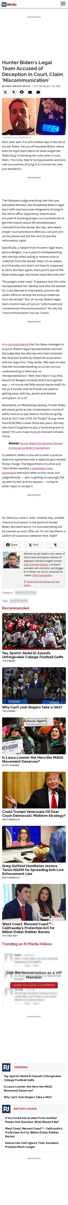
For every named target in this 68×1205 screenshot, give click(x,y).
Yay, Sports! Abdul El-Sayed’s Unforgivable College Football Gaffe (32, 655)
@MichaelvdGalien (42, 575)
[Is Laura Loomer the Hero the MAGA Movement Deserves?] (34, 735)
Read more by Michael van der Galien (41, 583)
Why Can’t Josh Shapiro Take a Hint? (32, 707)
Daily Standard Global (35, 564)
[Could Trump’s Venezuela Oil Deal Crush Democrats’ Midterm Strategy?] (34, 790)
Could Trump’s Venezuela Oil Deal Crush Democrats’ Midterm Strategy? (34, 814)
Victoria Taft (10, 936)
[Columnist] (12, 559)
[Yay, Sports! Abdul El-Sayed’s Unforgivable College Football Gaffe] (34, 631)
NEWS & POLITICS (25, 592)
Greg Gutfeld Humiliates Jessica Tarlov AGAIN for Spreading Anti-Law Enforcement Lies (33, 870)
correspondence (17, 344)
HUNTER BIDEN (19, 601)
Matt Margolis (11, 819)
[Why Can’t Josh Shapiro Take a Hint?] (34, 685)
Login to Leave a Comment (34, 985)
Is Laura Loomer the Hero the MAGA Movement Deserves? (32, 759)
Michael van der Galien (16, 86)
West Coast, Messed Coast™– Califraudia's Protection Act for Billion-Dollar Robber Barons (28, 928)
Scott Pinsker (10, 765)
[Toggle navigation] (63, 4)
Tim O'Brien (8, 661)
